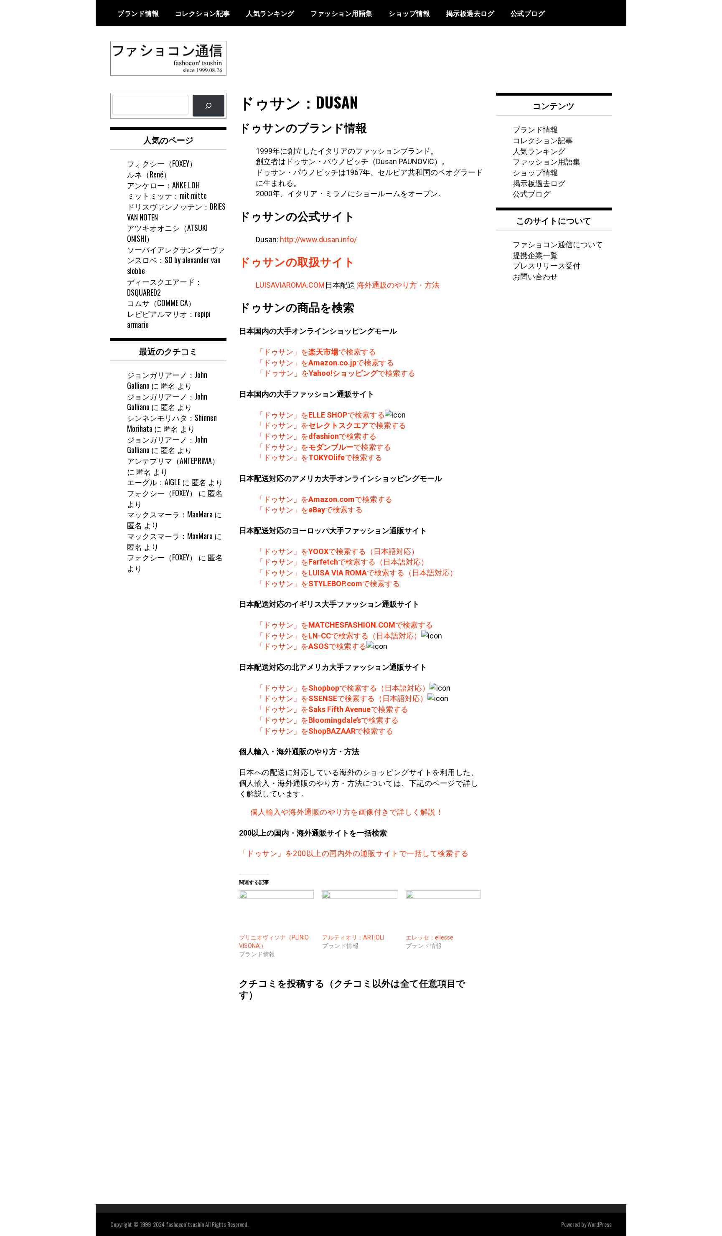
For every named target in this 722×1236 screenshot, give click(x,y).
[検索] (208, 106)
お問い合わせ (535, 276)
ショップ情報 (409, 13)
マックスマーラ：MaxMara (170, 514)
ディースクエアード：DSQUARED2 (164, 287)
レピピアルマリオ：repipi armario (169, 319)
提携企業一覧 (535, 254)
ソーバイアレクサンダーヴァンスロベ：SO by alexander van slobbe (176, 260)
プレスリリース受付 (546, 265)
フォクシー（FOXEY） (162, 163)
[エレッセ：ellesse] (443, 911)
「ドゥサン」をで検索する (316, 351)
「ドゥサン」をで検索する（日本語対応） (337, 551)
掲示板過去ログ (470, 13)
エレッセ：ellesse (429, 937)
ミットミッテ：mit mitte (167, 195)
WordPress (599, 1224)
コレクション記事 (202, 13)
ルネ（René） (149, 174)
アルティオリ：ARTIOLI (353, 937)
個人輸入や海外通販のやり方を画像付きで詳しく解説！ (347, 812)
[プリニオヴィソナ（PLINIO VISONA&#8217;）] (276, 911)
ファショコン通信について (558, 243)
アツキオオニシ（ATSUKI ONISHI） (167, 233)
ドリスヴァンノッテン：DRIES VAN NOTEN (176, 212)
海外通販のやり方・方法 (398, 285)
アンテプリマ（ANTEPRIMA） (173, 460)
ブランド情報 (138, 13)
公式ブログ (528, 13)
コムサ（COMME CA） (161, 302)
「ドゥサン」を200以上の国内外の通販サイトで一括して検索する (354, 853)
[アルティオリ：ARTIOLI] (359, 911)
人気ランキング (270, 13)
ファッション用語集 (341, 13)
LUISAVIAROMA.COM (290, 285)
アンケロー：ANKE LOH (163, 185)
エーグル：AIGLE (153, 481)
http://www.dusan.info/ (318, 239)
